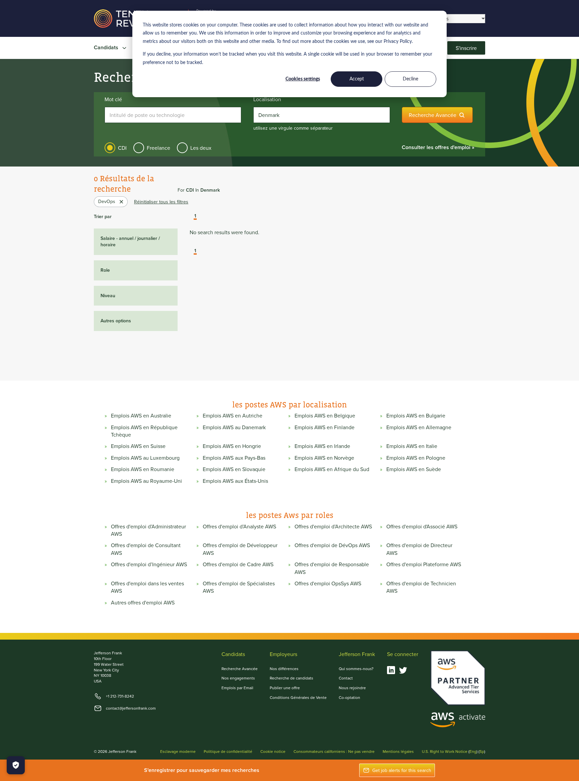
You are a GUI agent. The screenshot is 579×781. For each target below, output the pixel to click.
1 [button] (195, 216)
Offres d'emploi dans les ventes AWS (147, 587)
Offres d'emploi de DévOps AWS (332, 545)
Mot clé (113, 99)
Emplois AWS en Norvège (324, 457)
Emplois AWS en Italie (411, 446)
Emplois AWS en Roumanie (142, 469)
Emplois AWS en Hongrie (232, 446)
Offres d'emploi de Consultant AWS (146, 548)
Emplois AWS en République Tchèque (144, 431)
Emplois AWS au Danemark (234, 427)
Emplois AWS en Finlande (325, 427)
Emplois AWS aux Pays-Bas (234, 457)
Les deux (200, 147)
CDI (122, 147)
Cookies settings (302, 79)
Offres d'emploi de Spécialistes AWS (239, 587)
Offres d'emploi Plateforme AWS (423, 564)
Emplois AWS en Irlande (322, 446)
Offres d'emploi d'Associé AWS (421, 526)
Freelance (158, 147)
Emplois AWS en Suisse (138, 446)
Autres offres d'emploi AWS (143, 602)
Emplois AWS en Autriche (232, 415)
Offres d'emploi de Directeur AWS (419, 548)
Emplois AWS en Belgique (325, 415)
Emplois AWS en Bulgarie (415, 415)
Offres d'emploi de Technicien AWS (421, 587)
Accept (356, 79)
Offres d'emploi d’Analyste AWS (239, 526)
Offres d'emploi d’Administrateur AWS (148, 530)
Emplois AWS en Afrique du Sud (332, 469)
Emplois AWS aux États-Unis (235, 480)
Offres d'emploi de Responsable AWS (332, 568)
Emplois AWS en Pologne (415, 457)
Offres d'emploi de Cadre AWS (238, 564)
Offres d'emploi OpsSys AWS (328, 583)
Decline (410, 79)
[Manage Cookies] (16, 765)
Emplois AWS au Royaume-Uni (146, 480)
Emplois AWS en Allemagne (418, 427)
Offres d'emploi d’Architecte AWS (333, 526)
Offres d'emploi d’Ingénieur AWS (149, 564)
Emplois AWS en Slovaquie (234, 469)
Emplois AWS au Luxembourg (145, 457)
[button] (190, 216)
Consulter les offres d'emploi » (438, 147)
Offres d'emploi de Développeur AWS (240, 548)
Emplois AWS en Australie (141, 415)
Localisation (267, 99)
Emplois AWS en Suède (413, 469)
